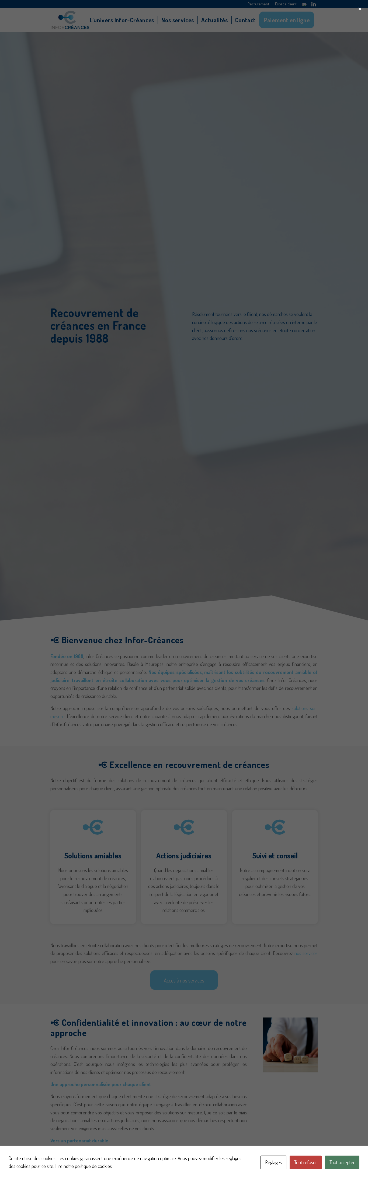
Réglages (273, 1162)
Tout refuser (305, 1162)
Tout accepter (342, 1162)
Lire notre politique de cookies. (84, 1166)
